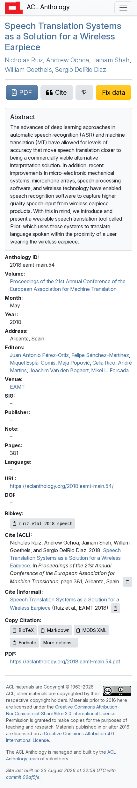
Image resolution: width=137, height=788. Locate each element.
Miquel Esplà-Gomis (32, 363)
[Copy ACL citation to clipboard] (127, 582)
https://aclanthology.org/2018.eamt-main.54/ (62, 486)
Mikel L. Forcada (110, 370)
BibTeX (26, 630)
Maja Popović (74, 363)
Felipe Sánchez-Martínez (100, 355)
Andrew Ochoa (67, 60)
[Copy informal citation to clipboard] (115, 608)
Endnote (27, 642)
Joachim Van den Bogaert (59, 370)
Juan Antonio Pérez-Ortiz (39, 355)
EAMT (17, 387)
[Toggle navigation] (123, 7)
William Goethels (28, 69)
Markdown (58, 630)
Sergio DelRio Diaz (80, 69)
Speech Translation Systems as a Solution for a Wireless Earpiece (63, 36)
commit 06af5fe (23, 777)
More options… (59, 642)
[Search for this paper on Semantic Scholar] (85, 92)
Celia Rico (103, 363)
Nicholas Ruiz (24, 60)
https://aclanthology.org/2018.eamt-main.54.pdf (65, 661)
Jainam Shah (111, 60)
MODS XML (94, 630)
